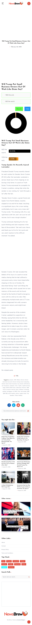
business (14, 384)
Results (19, 109)
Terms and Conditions (7, 553)
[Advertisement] (16, 22)
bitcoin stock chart (7, 384)
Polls (17, 375)
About (3, 542)
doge (4, 387)
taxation (12, 395)
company (12, 385)
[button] (17, 95)
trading (20, 395)
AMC (15, 380)
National (17, 564)
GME (28, 387)
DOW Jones (12, 387)
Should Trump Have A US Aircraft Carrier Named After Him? (8, 463)
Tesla (16, 395)
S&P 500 (5, 393)
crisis (16, 385)
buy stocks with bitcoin (24, 384)
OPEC (15, 391)
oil (13, 391)
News (23, 564)
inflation (21, 389)
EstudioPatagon (21, 620)
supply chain (23, 393)
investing (26, 389)
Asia (3, 561)
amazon (11, 380)
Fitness (22, 561)
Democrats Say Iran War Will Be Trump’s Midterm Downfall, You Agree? (23, 487)
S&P (28, 391)
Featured (15, 561)
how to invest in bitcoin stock (10, 389)
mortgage (9, 391)
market (4, 391)
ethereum (18, 387)
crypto (20, 385)
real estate (23, 391)
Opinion (4, 567)
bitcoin (22, 380)
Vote (27, 109)
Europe (9, 561)
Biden (18, 380)
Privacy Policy (5, 549)
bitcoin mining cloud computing (21, 382)
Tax (28, 393)
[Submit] (29, 577)
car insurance (5, 385)
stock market (11, 393)
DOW (7, 387)
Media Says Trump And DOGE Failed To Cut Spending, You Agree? (23, 438)
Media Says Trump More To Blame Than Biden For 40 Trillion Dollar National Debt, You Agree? (8, 440)
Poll (19, 391)
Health (10, 564)
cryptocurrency (26, 385)
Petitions (11, 567)
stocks (17, 393)
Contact (4, 546)
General (4, 564)
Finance (24, 387)
